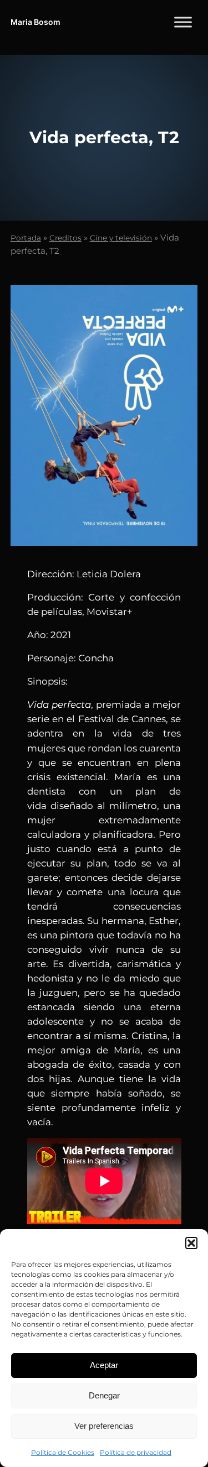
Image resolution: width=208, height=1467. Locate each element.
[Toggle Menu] (183, 22)
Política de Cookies (62, 1452)
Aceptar (104, 1365)
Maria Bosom (35, 22)
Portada (26, 237)
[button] (191, 1243)
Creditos (65, 237)
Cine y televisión (121, 237)
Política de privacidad (135, 1452)
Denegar (104, 1395)
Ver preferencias (104, 1426)
